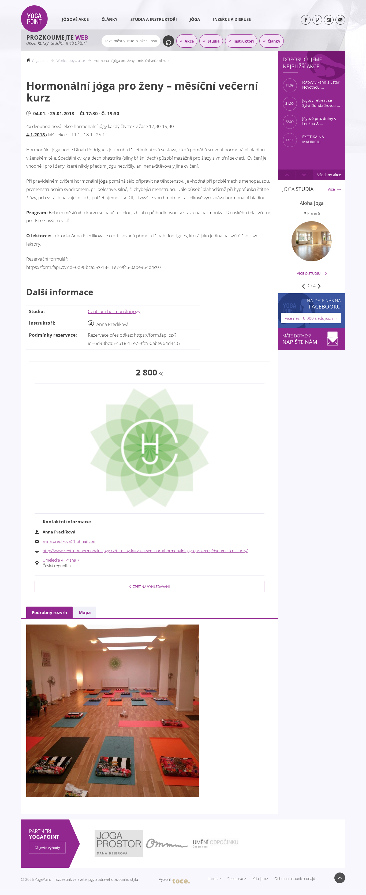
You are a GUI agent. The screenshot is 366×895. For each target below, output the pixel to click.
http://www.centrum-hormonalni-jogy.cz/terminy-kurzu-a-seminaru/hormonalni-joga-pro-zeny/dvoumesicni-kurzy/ (145, 550)
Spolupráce (236, 878)
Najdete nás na (324, 304)
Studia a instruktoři (153, 19)
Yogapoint (40, 60)
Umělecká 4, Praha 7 (61, 560)
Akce (189, 41)
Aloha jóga (312, 203)
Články (109, 19)
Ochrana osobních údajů (294, 878)
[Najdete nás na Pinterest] (317, 20)
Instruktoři (243, 41)
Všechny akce (329, 174)
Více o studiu (308, 273)
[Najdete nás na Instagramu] (329, 20)
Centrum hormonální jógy (114, 311)
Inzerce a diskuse (232, 19)
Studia (213, 41)
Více (331, 189)
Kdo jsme (260, 878)
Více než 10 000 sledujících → (311, 318)
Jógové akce (75, 19)
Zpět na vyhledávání (151, 586)
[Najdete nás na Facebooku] (306, 20)
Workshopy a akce (71, 60)
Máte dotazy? (299, 339)
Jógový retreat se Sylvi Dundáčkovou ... (312, 103)
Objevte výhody (47, 847)
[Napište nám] (340, 20)
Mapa (85, 612)
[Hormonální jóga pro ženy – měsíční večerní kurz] (149, 448)
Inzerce (214, 878)
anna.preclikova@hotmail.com (69, 541)
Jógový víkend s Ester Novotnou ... (312, 85)
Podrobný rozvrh (49, 612)
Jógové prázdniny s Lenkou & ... (310, 121)
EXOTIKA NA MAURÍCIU (304, 139)
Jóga (195, 19)
